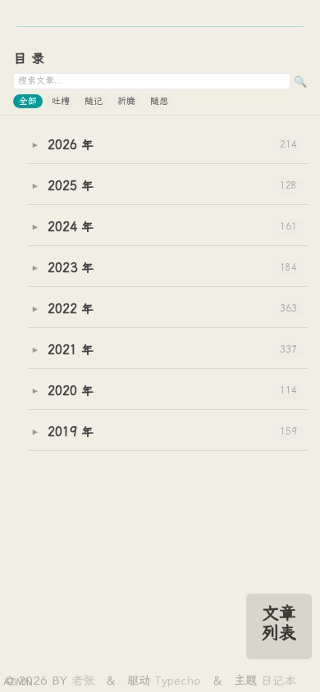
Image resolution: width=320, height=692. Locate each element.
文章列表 (279, 623)
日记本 (278, 681)
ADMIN (18, 682)
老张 (84, 681)
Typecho (177, 681)
